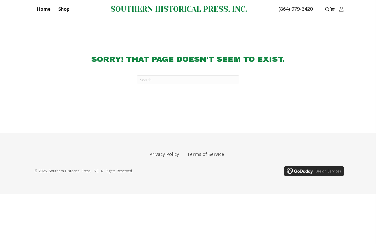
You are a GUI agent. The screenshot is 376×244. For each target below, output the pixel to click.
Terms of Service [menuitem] (205, 154)
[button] (327, 8)
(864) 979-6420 (296, 8)
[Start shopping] (333, 9)
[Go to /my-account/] (341, 9)
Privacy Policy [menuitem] (164, 154)
